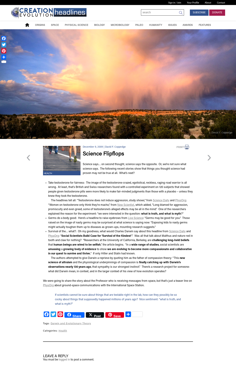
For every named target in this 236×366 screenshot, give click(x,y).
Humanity (155, 25)
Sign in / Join (174, 3)
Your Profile (193, 3)
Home (27, 25)
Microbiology (120, 25)
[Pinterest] (4, 51)
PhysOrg (180, 200)
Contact (221, 3)
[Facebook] (4, 38)
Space (55, 25)
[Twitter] (4, 45)
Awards (188, 25)
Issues (172, 25)
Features (205, 25)
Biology (99, 25)
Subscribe (199, 12)
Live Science (135, 218)
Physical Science (76, 25)
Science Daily (161, 200)
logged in (64, 359)
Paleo (139, 25)
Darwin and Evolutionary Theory (71, 323)
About (208, 3)
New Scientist (125, 205)
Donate (217, 12)
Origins (40, 25)
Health (48, 174)
